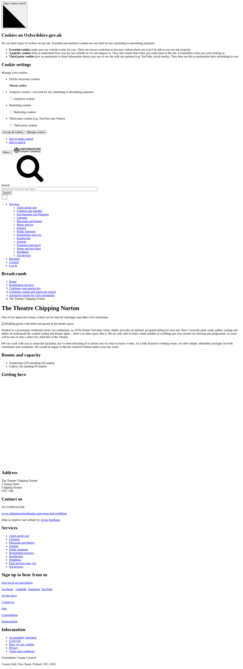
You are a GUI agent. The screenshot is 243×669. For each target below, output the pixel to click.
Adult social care (27, 207)
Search (6, 185)
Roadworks (24, 238)
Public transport (26, 231)
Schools (21, 241)
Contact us (8, 602)
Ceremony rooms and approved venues (32, 291)
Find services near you (22, 563)
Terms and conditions (22, 651)
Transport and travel (29, 245)
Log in (13, 265)
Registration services (29, 234)
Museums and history (29, 221)
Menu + (7, 152)
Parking (21, 228)
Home (13, 281)
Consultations (10, 615)
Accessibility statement (22, 637)
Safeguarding (9, 621)
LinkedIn (21, 589)
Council (14, 262)
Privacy (13, 647)
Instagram (34, 589)
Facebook (7, 589)
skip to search (17, 142)
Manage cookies (36, 132)
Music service (25, 224)
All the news (9, 595)
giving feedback (50, 520)
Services (14, 204)
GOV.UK (15, 641)
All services (24, 255)
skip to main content (21, 138)
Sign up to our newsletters (17, 582)
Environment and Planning (33, 214)
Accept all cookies (13, 132)
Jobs (4, 608)
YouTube (46, 589)
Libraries (22, 217)
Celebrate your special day (25, 288)
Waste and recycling (29, 248)
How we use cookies (21, 644)
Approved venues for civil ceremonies (32, 295)
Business (14, 258)
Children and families (29, 211)
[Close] (4, 197)
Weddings (23, 252)
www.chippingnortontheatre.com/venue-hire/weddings (34, 513)
